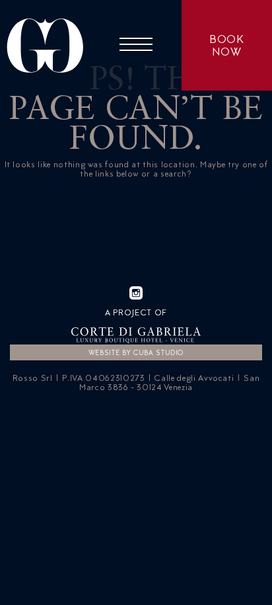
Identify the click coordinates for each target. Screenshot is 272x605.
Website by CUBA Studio (136, 352)
